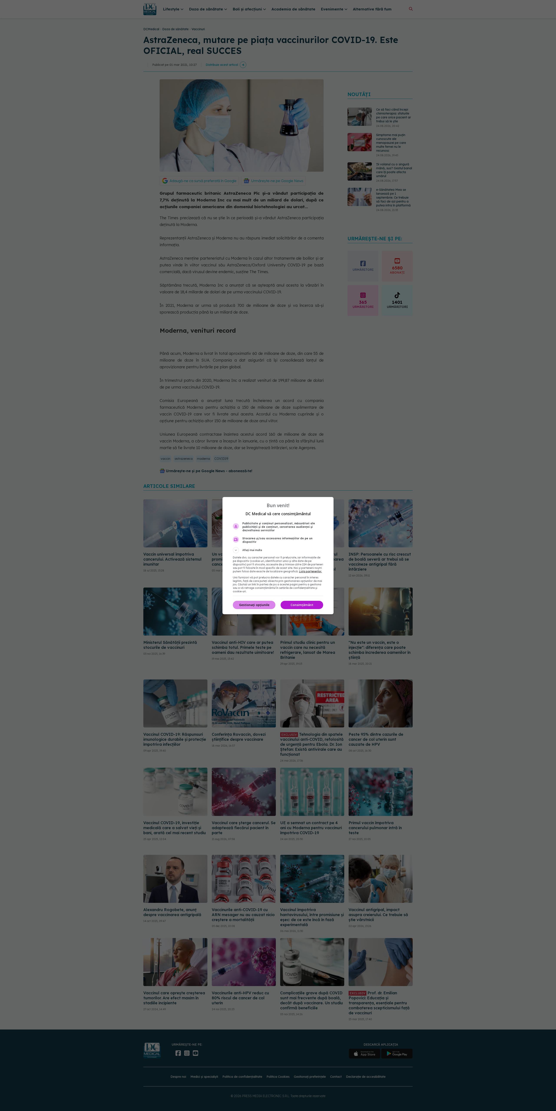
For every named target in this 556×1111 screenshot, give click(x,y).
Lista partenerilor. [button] (310, 571)
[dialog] (278, 555)
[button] (278, 550)
